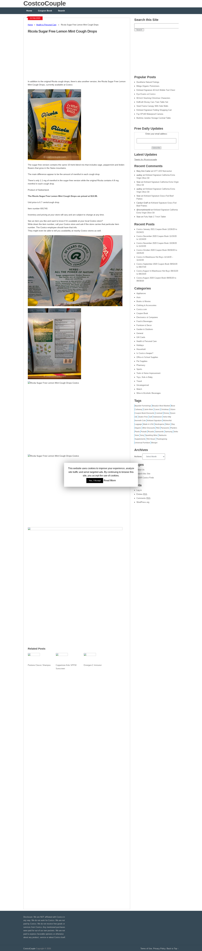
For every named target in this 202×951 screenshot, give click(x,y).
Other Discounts (148, 428)
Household (141, 349)
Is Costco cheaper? (144, 353)
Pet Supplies (141, 361)
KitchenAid (167, 420)
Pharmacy (140, 365)
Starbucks (163, 435)
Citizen (172, 409)
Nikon (167, 424)
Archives (138, 456)
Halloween (157, 417)
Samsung (168, 432)
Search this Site (143, 474)
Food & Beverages (144, 321)
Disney (166, 413)
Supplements (140, 439)
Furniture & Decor (144, 325)
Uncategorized (142, 385)
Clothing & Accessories (146, 305)
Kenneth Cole (140, 420)
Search (61, 10)
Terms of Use (146, 948)
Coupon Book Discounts (144, 413)
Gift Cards (140, 337)
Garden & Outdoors (144, 329)
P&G (158, 428)
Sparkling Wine (151, 435)
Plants (137, 432)
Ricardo (151, 432)
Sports (139, 369)
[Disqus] (77, 788)
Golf (150, 417)
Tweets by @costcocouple (145, 159)
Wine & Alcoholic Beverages (148, 393)
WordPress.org (142, 502)
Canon (157, 409)
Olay (173, 424)
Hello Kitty (167, 417)
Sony (142, 435)
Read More (110, 480)
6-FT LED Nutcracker (163, 171)
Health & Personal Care (46, 25)
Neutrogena (159, 424)
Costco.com (141, 309)
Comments (143, 498)
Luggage (138, 424)
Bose (173, 406)
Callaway (138, 409)
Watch (139, 389)
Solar (137, 435)
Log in (139, 490)
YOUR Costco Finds (145, 478)
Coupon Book (45, 10)
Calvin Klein (148, 409)
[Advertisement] (52, 58)
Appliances (141, 293)
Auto (138, 297)
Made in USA (148, 424)
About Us (140, 470)
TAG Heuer (150, 439)
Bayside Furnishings (143, 406)
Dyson (172, 413)
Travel (139, 381)
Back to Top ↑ (173, 948)
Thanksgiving (161, 439)
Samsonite (159, 432)
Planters (173, 428)
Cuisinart (159, 413)
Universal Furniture (142, 443)
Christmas (165, 409)
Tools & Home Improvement (148, 373)
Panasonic (165, 428)
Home (29, 10)
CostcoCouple (29, 948)
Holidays (140, 345)
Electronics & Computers (147, 317)
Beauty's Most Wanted (161, 406)
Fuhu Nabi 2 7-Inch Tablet (155, 217)
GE (136, 417)
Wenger (154, 443)
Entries (141, 494)
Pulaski (144, 432)
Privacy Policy (159, 948)
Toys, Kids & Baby (144, 377)
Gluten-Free (143, 417)
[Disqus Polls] (77, 710)
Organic (138, 428)
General (139, 333)
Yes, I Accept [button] (95, 480)
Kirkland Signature (154, 420)
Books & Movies (143, 301)
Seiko (175, 432)
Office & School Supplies (147, 357)
